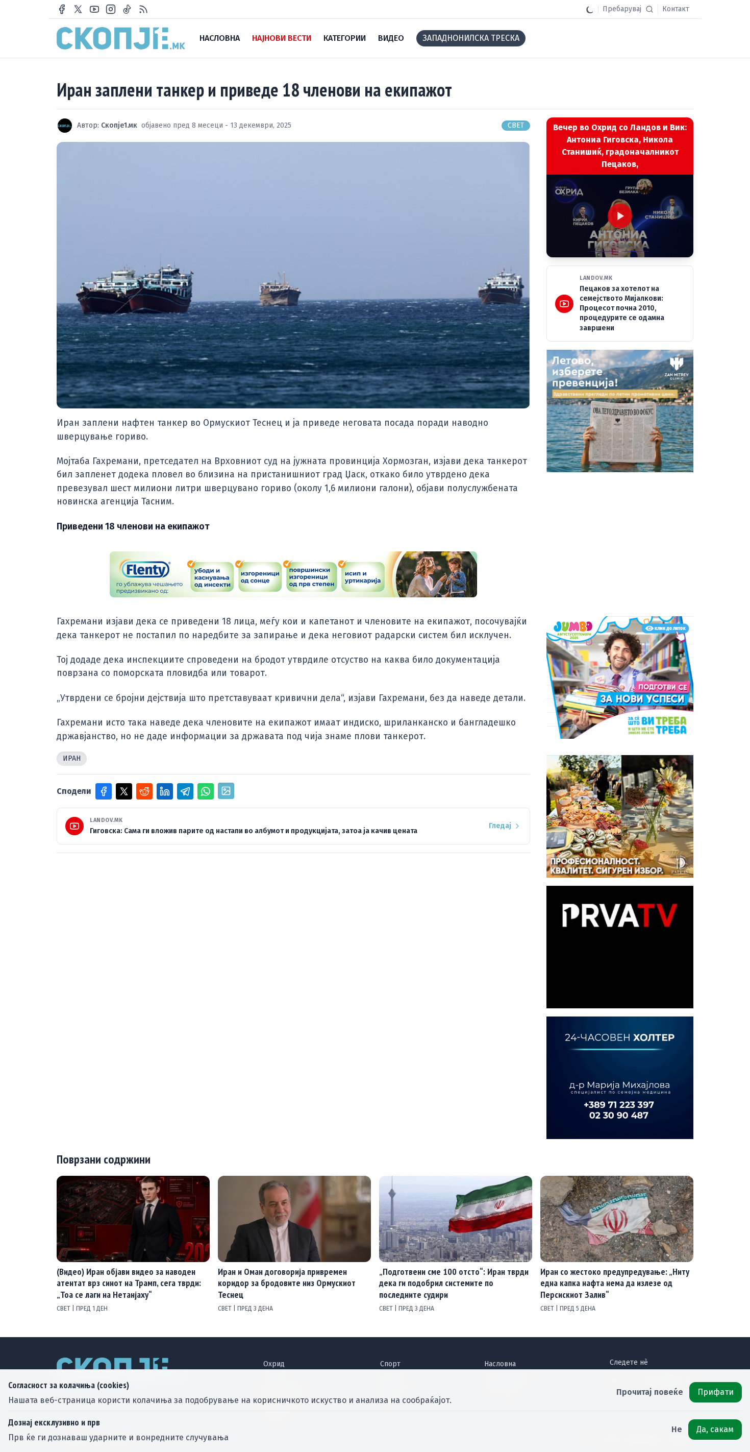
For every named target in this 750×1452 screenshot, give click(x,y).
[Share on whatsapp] (205, 791)
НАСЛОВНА (219, 38)
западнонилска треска (470, 38)
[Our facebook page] (62, 9)
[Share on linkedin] (165, 791)
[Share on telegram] (185, 791)
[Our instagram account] (111, 9)
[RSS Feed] (143, 9)
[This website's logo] (121, 38)
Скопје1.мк (119, 125)
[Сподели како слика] (226, 791)
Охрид (274, 1364)
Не (676, 1429)
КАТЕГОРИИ (344, 38)
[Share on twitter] (124, 791)
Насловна (500, 1364)
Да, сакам (715, 1429)
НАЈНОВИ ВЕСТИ (281, 38)
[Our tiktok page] (127, 9)
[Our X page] (78, 9)
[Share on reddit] (144, 791)
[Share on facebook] (103, 791)
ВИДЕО (391, 38)
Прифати (715, 1392)
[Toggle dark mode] (590, 9)
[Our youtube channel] (94, 9)
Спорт (390, 1364)
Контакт (675, 9)
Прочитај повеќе (649, 1392)
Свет (516, 125)
